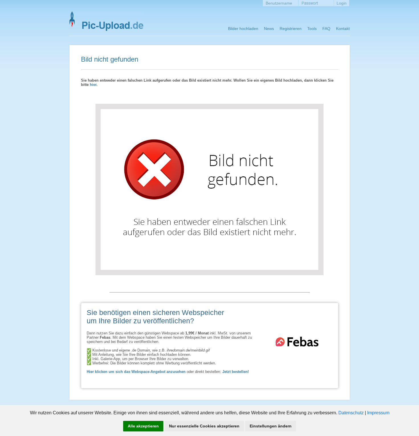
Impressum (378, 412)
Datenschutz (351, 412)
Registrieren (291, 28)
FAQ (326, 28)
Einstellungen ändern (271, 426)
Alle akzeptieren (143, 426)
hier (93, 84)
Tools (312, 28)
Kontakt (343, 28)
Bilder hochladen (243, 28)
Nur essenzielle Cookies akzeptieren (204, 426)
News (269, 28)
